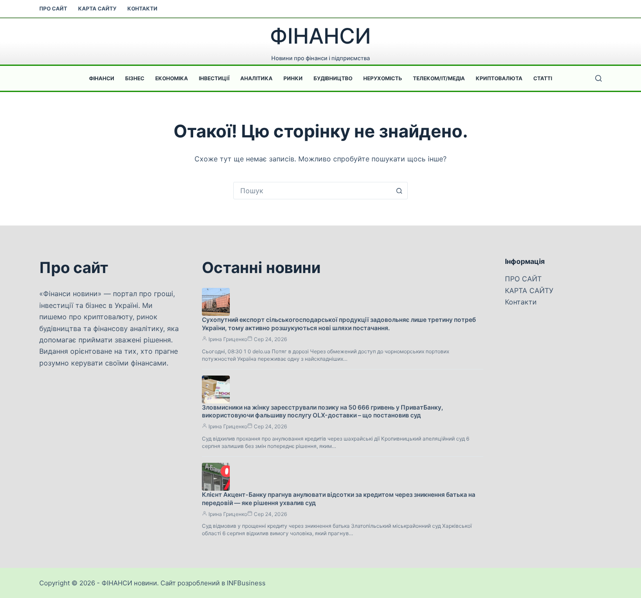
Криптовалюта (499, 78)
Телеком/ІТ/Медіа (439, 78)
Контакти (142, 8)
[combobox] (312, 190)
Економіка (171, 78)
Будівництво (333, 78)
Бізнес (134, 78)
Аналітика (256, 78)
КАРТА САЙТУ (97, 8)
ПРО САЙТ (53, 8)
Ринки (293, 78)
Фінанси (101, 78)
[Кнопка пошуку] (399, 190)
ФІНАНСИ (320, 36)
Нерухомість (382, 78)
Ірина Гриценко (227, 339)
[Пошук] (598, 78)
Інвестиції (214, 78)
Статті (542, 78)
